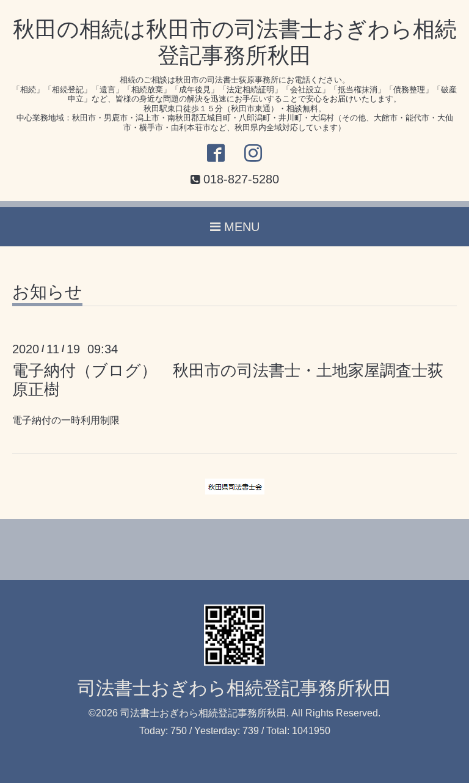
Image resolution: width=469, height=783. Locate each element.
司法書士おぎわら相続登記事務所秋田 (234, 688)
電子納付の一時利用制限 (66, 420)
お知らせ (47, 292)
